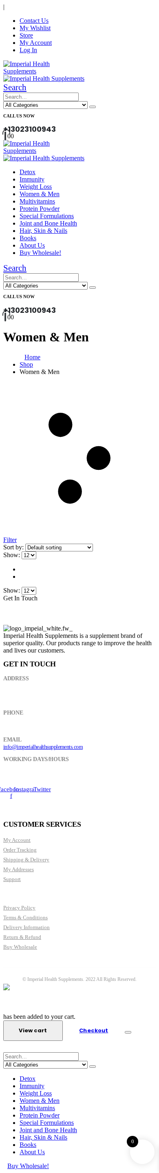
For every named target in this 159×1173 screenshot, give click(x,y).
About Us (32, 245)
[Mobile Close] (8, 1048)
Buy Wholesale (20, 947)
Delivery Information (26, 927)
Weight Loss (36, 186)
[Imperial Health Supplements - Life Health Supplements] (42, 71)
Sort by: (14, 547)
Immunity (32, 179)
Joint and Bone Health (48, 223)
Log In (28, 49)
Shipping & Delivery (26, 860)
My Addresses (18, 869)
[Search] (92, 107)
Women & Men (40, 193)
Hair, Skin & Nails (43, 230)
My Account (36, 42)
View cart (33, 1030)
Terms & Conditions (25, 917)
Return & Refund (22, 937)
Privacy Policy (19, 908)
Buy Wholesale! (40, 252)
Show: (12, 554)
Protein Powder (40, 208)
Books (28, 238)
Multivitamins (37, 201)
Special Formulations (47, 215)
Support (12, 879)
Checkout (93, 1030)
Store (26, 35)
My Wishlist (35, 27)
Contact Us (34, 20)
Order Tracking (20, 850)
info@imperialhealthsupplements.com (43, 747)
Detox (27, 171)
